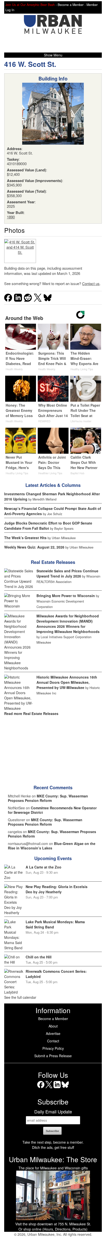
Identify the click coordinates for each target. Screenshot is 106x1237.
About (53, 1026)
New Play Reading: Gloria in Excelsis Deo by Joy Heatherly (57, 889)
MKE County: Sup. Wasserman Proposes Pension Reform (48, 798)
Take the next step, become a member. (53, 1142)
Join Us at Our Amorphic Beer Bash (30, 4)
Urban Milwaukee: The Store (53, 1159)
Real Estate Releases (53, 562)
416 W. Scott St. (30, 64)
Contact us (91, 283)
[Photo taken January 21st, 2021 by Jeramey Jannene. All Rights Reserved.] (20, 251)
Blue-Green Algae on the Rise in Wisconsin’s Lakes (51, 845)
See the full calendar (20, 997)
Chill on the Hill (39, 956)
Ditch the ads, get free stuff (53, 1147)
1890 (11, 216)
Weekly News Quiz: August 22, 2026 (34, 547)
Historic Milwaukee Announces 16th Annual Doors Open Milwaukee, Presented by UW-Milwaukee (66, 682)
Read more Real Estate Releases (31, 713)
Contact (53, 1040)
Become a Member (53, 1018)
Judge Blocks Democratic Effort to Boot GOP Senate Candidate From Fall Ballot (48, 526)
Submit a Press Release (53, 1055)
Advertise (53, 1033)
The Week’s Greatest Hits (25, 537)
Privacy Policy (53, 1048)
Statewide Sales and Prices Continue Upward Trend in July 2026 (67, 573)
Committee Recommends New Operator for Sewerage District (52, 810)
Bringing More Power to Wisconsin (65, 595)
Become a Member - (72, 4)
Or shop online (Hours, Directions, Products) (53, 1229)
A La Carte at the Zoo (43, 867)
